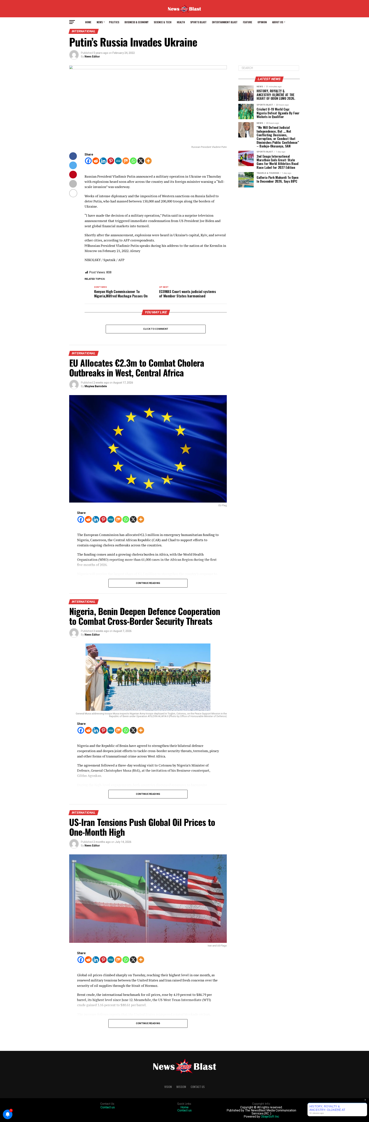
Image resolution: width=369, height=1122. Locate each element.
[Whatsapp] (133, 160)
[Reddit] (95, 160)
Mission (181, 1087)
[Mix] (125, 160)
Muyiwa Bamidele (96, 386)
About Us (277, 22)
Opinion (262, 22)
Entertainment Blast (225, 22)
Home (88, 22)
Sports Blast (198, 22)
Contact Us (198, 1087)
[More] (148, 160)
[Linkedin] (103, 160)
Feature (247, 22)
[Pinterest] (110, 160)
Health (181, 22)
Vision (168, 1087)
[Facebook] (88, 160)
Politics (114, 22)
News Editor (92, 56)
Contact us (108, 1107)
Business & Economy (136, 22)
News (100, 22)
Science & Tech (162, 22)
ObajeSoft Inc (270, 1116)
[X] (140, 160)
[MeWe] (118, 160)
